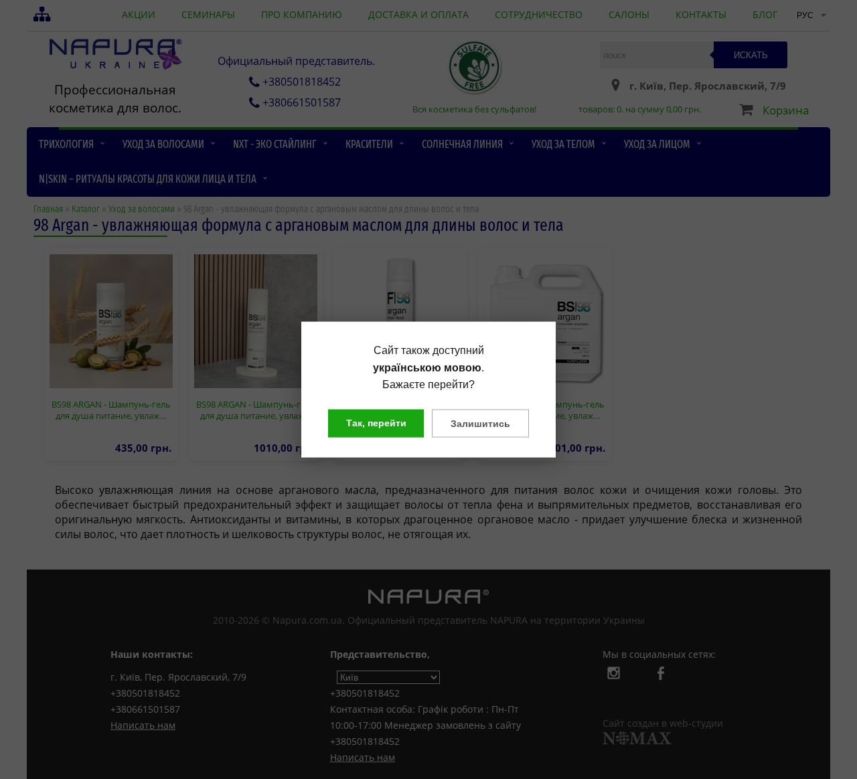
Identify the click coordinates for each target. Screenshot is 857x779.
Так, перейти (376, 422)
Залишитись (480, 423)
